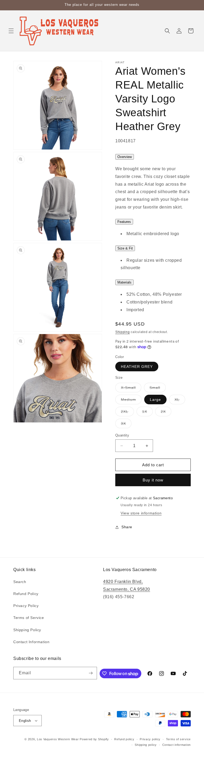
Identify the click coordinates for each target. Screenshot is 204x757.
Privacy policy (150, 739)
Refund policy (124, 739)
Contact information (176, 744)
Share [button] (126, 527)
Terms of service (178, 739)
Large (155, 399)
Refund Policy (26, 594)
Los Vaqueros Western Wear (58, 739)
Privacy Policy (26, 606)
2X (166, 412)
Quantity (122, 435)
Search (19, 582)
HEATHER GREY (137, 366)
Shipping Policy (27, 630)
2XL (127, 412)
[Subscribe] (91, 673)
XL (180, 400)
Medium (131, 400)
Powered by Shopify (94, 739)
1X (147, 412)
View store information (141, 513)
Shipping (122, 332)
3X (126, 424)
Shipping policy (146, 744)
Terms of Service (28, 617)
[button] (11, 31)
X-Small (131, 388)
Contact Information (31, 642)
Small (158, 388)
